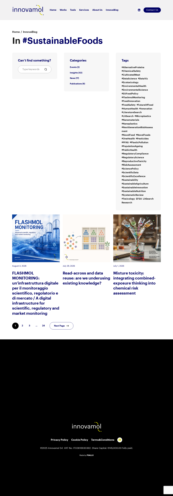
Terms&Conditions (102, 440)
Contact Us (152, 10)
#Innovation (145, 109)
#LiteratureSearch (132, 112)
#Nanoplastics (129, 124)
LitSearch (148, 199)
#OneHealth (128, 139)
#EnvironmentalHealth (134, 86)
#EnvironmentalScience (135, 90)
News (72, 78)
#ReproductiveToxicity (134, 161)
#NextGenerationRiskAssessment (137, 129)
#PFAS (125, 142)
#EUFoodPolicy (130, 94)
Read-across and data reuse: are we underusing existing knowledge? (86, 278)
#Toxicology (128, 199)
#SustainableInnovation (135, 187)
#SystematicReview (133, 195)
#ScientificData (130, 172)
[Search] (46, 69)
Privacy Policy (59, 440)
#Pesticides (142, 139)
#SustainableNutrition (134, 191)
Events (73, 67)
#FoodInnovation (131, 101)
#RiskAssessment (131, 165)
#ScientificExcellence (133, 176)
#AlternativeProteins (133, 67)
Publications (76, 84)
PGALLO (90, 455)
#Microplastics (143, 116)
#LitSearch (128, 116)
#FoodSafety (129, 105)
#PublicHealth (129, 150)
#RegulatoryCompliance (135, 154)
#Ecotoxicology (130, 82)
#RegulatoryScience (133, 157)
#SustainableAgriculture (135, 184)
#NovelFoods (143, 135)
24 (43, 326)
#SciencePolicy (130, 169)
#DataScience (129, 78)
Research (127, 202)
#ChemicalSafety (131, 71)
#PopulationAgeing (132, 146)
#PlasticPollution (139, 142)
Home (16, 32)
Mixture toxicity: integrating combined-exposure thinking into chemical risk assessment (134, 283)
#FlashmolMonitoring (133, 97)
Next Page (59, 326)
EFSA (139, 199)
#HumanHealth (130, 109)
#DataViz (143, 78)
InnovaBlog (30, 32)
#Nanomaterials (130, 120)
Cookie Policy (79, 440)
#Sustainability (130, 180)
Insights (74, 73)
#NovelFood (128, 135)
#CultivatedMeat (131, 75)
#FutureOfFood (145, 105)
